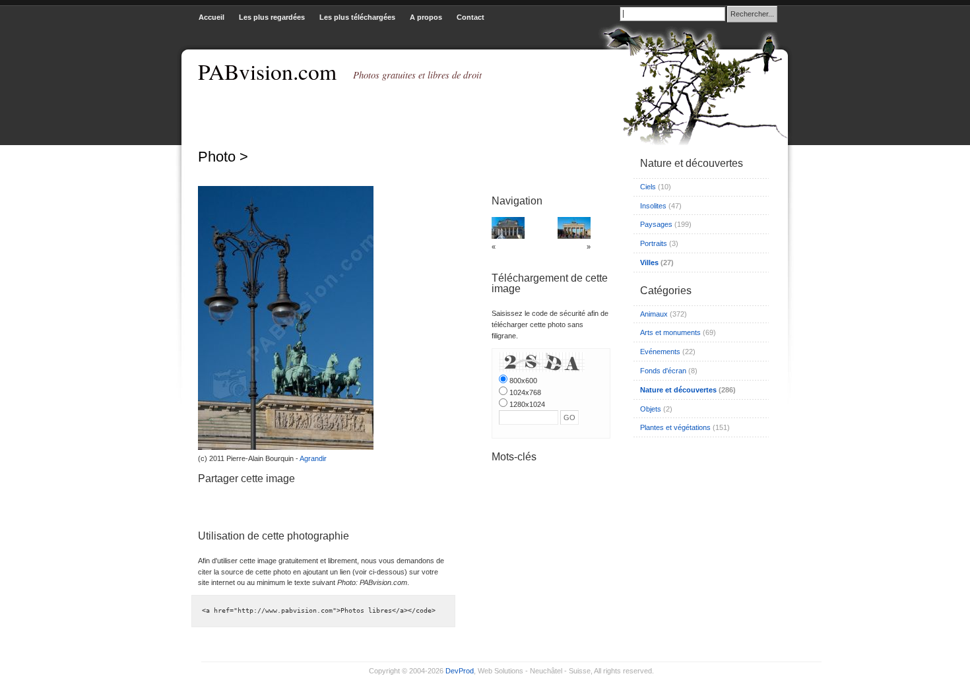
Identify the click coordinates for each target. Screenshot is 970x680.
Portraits (653, 243)
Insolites (653, 206)
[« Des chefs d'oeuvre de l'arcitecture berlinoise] (508, 236)
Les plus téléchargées (357, 17)
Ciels (648, 187)
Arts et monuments (670, 332)
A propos (426, 17)
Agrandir (313, 458)
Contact (470, 17)
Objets (650, 409)
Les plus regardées (272, 17)
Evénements (660, 351)
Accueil (211, 17)
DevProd (459, 671)
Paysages (656, 224)
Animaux (654, 314)
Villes (649, 262)
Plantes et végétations (675, 427)
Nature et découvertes (678, 390)
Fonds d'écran (663, 371)
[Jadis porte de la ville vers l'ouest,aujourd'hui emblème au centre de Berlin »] (574, 236)
